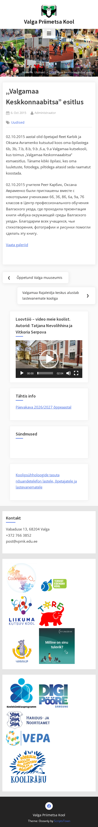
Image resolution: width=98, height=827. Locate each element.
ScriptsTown (62, 821)
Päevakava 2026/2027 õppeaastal (43, 407)
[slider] (45, 373)
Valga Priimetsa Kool (49, 21)
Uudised (17, 122)
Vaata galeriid (17, 244)
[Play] (22, 373)
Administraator (45, 112)
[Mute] (68, 373)
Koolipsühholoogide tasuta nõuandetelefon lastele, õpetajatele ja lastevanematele (46, 480)
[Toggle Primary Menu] (49, 33)
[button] (49, 359)
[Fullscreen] (76, 373)
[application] (49, 359)
